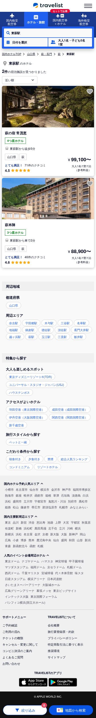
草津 (56, 495)
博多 (24, 540)
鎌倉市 (25, 507)
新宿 (24, 522)
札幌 (40, 546)
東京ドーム (12, 561)
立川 (62, 528)
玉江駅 (46, 337)
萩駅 (31, 337)
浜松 (8, 501)
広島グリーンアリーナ (19, 590)
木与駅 (49, 323)
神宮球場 (61, 561)
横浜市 (44, 489)
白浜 (86, 495)
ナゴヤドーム (30, 561)
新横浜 (9, 534)
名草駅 (81, 323)
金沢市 (55, 489)
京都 (45, 534)
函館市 (38, 495)
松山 (16, 507)
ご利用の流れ (11, 631)
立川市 (28, 501)
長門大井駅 (81, 330)
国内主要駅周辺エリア (18, 516)
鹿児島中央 (43, 540)
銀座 (19, 495)
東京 (8, 522)
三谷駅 (65, 323)
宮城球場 (47, 573)
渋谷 (31, 522)
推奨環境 (54, 651)
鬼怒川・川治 (57, 501)
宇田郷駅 (31, 323)
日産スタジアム (15, 579)
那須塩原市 (49, 507)
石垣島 (65, 495)
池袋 (50, 522)
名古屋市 (22, 489)
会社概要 (54, 625)
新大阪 (54, 534)
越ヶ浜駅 (15, 337)
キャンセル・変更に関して (20, 644)
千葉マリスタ (30, 573)
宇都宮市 (40, 501)
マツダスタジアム (17, 567)
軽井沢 (28, 495)
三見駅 (62, 337)
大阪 (64, 534)
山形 (80, 540)
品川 (16, 522)
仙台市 (34, 489)
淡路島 (76, 495)
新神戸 (73, 534)
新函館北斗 (20, 546)
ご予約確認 (9, 625)
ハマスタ (47, 561)
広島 (8, 540)
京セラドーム (56, 567)
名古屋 (28, 534)
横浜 (78, 528)
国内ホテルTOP (11, 54)
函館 (32, 546)
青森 (8, 546)
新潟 (88, 540)
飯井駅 (78, 337)
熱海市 (9, 495)
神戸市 (66, 489)
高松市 (83, 501)
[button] (26, 42)
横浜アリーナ (36, 579)
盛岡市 (17, 501)
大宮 (66, 522)
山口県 (31, 54)
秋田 (72, 540)
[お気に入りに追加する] (90, 91)
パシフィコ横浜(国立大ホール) (25, 602)
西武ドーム (12, 573)
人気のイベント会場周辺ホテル (24, 555)
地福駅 (13, 330)
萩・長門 (46, 54)
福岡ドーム (38, 567)
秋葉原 (86, 522)
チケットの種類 (12, 638)
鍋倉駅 (29, 330)
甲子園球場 (76, 561)
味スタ (79, 573)
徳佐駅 (46, 330)
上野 (58, 522)
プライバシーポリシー (62, 638)
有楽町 (9, 528)
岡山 (83, 534)
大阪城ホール (51, 585)
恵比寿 (40, 522)
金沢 (37, 534)
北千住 (52, 528)
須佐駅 (62, 330)
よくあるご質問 (12, 657)
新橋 (19, 528)
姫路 (8, 507)
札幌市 (63, 507)
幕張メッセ (43, 590)
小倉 (16, 540)
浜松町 (28, 528)
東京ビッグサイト (65, 590)
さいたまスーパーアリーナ (22, 585)
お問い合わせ (11, 663)
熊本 (31, 540)
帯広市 (36, 507)
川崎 (70, 528)
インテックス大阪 (17, 596)
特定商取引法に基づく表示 (65, 644)
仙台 (56, 540)
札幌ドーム (74, 567)
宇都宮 (75, 522)
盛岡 (64, 540)
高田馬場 (40, 528)
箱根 (48, 495)
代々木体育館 (64, 573)
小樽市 (9, 489)
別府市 (72, 501)
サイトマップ (56, 657)
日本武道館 (54, 579)
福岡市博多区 (82, 489)
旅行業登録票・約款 (61, 631)
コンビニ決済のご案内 (17, 651)
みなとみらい (79, 507)
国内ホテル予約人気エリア (21, 483)
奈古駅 (13, 323)
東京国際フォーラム (44, 596)
